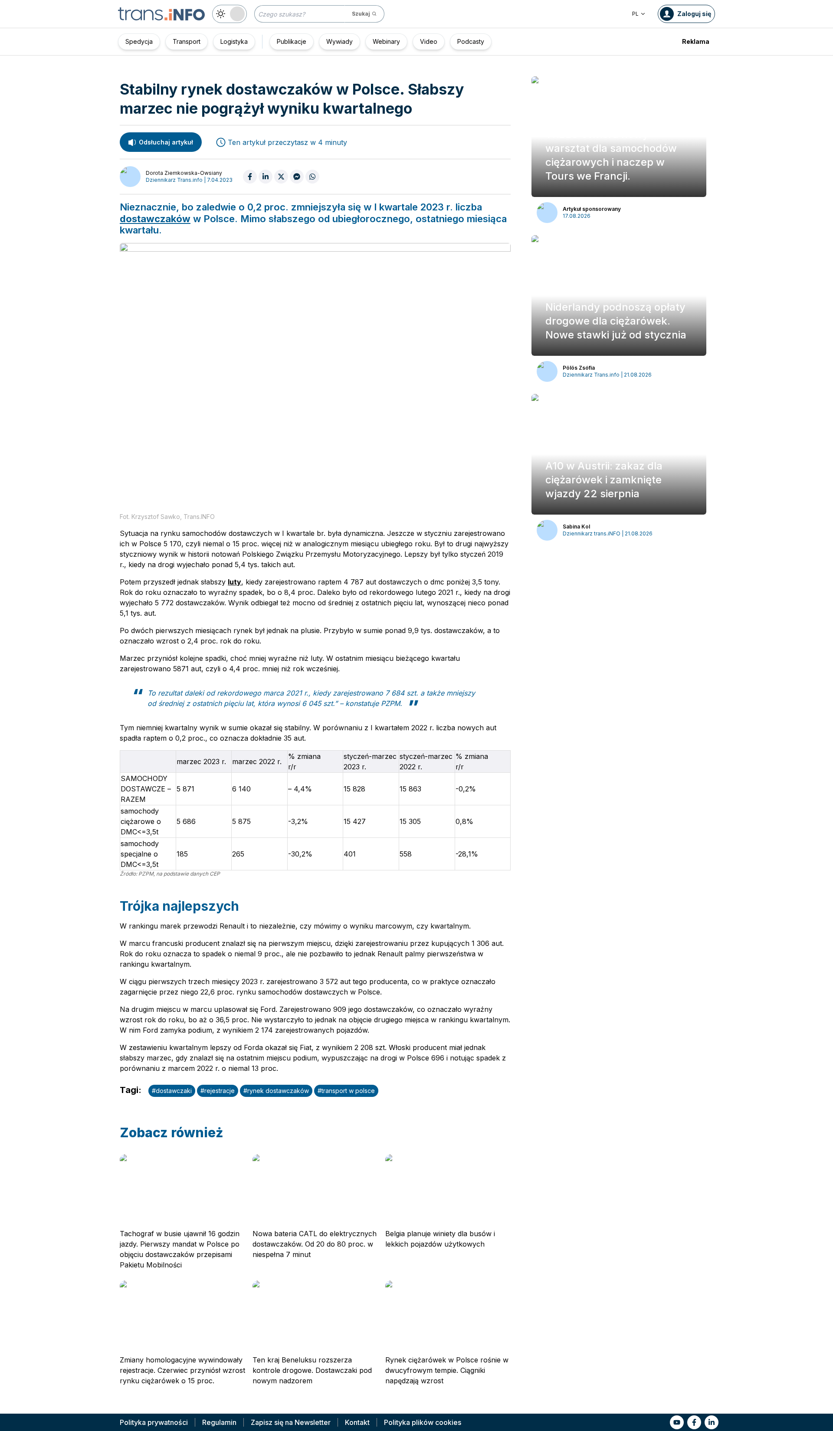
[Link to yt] (677, 1422)
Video (428, 41)
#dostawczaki (172, 1090)
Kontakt (357, 1422)
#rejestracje (217, 1090)
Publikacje (291, 41)
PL (635, 13)
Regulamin (219, 1422)
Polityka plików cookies (422, 1422)
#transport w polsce (346, 1090)
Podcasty (470, 41)
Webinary (386, 41)
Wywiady (339, 41)
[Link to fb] (694, 1422)
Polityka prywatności (154, 1422)
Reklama (695, 41)
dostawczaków (155, 218)
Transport (186, 41)
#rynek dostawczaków (276, 1090)
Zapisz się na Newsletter (291, 1422)
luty (234, 582)
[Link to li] (711, 1422)
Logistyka (234, 41)
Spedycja (139, 41)
